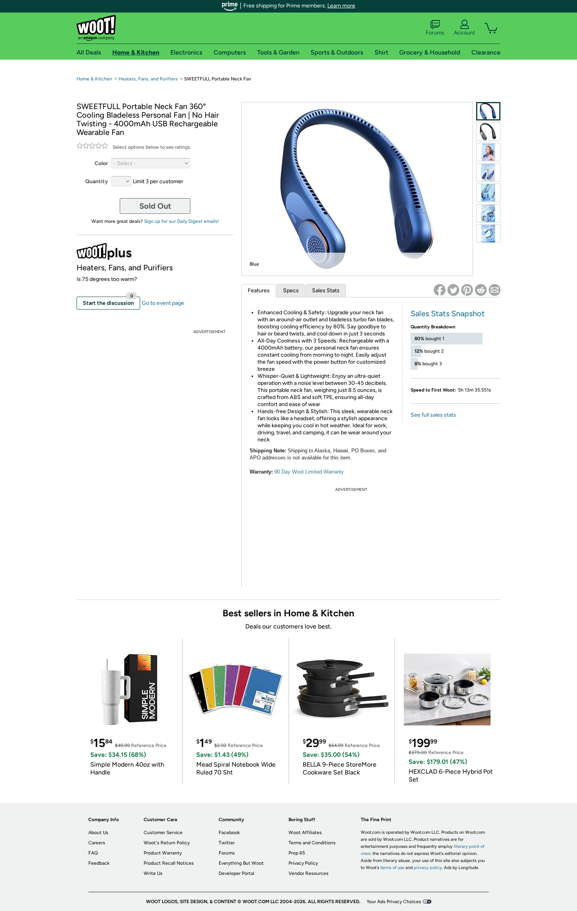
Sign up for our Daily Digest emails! (181, 221)
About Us (98, 832)
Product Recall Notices (169, 863)
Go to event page (163, 303)
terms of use (392, 867)
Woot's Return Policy (167, 842)
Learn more (341, 5)
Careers (96, 842)
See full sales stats (433, 415)
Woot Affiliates (305, 832)
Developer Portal (236, 873)
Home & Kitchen (94, 79)
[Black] (488, 131)
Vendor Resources (308, 873)
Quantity (96, 181)
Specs (291, 290)
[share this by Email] (494, 290)
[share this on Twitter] (453, 290)
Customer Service (163, 832)
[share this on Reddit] (481, 290)
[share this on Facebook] (440, 290)
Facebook (229, 832)
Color (101, 163)
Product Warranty (163, 853)
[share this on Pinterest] (467, 290)
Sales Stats (326, 290)
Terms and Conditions (312, 842)
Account (464, 32)
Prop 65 (296, 853)
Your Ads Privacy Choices (394, 901)
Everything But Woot (241, 863)
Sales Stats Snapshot (448, 313)
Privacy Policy (303, 863)
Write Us (153, 873)
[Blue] (488, 111)
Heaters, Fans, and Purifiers (148, 79)
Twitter (227, 842)
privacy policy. (428, 867)
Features (259, 290)
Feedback (99, 863)
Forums (434, 32)
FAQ (93, 853)
